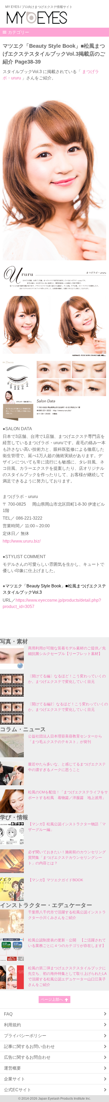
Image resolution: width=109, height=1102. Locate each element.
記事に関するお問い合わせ (29, 1046)
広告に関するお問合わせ (27, 1057)
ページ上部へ (52, 999)
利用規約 (12, 1024)
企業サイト (14, 1078)
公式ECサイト (17, 1089)
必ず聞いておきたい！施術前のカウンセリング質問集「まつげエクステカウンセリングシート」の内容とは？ (67, 857)
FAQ (8, 1014)
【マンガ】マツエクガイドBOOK (55, 880)
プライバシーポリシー (25, 1035)
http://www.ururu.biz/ (21, 541)
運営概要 (12, 1068)
